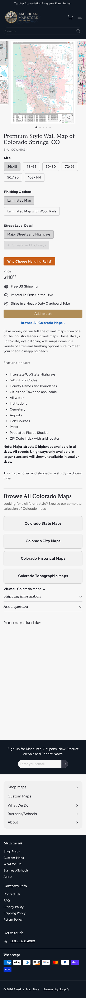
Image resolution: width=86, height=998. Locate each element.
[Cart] (70, 17)
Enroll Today (63, 3)
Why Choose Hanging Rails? (29, 261)
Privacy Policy (14, 907)
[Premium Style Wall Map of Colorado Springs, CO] (30, 671)
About (8, 877)
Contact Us (12, 894)
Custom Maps (14, 858)
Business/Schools (16, 870)
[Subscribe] (64, 764)
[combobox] (43, 31)
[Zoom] (69, 117)
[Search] (78, 31)
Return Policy (13, 919)
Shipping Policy (15, 913)
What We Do (13, 864)
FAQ (7, 900)
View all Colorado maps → (25, 589)
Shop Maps (12, 851)
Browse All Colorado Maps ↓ (43, 323)
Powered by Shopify (56, 989)
